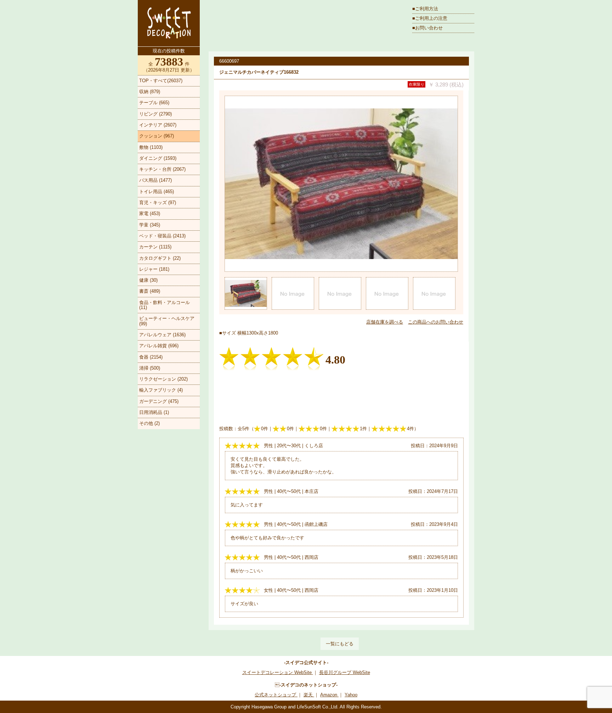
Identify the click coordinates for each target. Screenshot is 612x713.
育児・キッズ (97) (157, 202)
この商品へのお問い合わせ (435, 322)
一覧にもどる (339, 643)
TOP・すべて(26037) (160, 80)
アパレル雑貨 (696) (158, 345)
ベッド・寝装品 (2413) (162, 235)
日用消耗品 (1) (154, 412)
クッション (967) (156, 136)
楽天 (309, 694)
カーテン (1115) (155, 246)
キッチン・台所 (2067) (162, 169)
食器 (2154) (151, 357)
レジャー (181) (154, 269)
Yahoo (351, 694)
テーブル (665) (154, 102)
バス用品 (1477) (155, 180)
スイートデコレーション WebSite (277, 672)
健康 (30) (148, 280)
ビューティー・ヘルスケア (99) (166, 321)
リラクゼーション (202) (163, 379)
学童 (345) (149, 225)
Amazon (329, 694)
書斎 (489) (149, 291)
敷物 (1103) (151, 147)
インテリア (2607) (157, 125)
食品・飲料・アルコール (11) (164, 305)
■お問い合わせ (427, 27)
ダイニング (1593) (157, 158)
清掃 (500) (149, 368)
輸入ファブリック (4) (161, 390)
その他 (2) (149, 423)
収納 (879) (149, 91)
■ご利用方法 (425, 8)
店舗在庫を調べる (384, 322)
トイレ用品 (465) (156, 191)
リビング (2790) (155, 114)
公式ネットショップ (276, 694)
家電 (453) (149, 213)
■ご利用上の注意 (429, 18)
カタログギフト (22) (160, 258)
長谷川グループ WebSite (344, 672)
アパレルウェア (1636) (162, 334)
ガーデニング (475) (158, 401)
